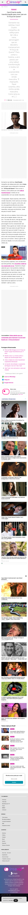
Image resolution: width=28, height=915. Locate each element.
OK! (16, 900)
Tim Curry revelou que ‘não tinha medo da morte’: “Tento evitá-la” (17, 767)
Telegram (7, 379)
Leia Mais (11, 900)
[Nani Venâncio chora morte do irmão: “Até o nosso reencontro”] (5, 747)
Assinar (14, 782)
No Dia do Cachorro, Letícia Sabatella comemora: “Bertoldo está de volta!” (17, 740)
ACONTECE (3, 829)
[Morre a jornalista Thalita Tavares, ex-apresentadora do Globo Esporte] (5, 756)
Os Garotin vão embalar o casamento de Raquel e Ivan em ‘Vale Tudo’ (15, 364)
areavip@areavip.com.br (14, 890)
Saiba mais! (20, 394)
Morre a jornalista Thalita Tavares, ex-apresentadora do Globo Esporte (17, 758)
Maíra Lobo (10, 100)
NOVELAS (3, 814)
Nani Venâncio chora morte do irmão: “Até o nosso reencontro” (17, 749)
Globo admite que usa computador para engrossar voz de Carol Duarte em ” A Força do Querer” (13, 337)
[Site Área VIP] (14, 2)
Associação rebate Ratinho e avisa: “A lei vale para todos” (17, 732)
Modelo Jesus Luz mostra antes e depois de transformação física (14, 356)
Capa (2, 6)
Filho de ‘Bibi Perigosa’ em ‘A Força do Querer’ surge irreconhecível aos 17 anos (15, 351)
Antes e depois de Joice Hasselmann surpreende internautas (15, 360)
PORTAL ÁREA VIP (5, 849)
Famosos (6, 6)
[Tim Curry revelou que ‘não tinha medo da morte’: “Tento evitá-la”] (5, 765)
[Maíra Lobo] (5, 100)
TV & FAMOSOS (4, 796)
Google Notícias (8, 382)
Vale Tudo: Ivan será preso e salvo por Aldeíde (15, 369)
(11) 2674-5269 (14, 892)
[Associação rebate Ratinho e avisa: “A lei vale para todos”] (5, 730)
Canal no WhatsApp (9, 376)
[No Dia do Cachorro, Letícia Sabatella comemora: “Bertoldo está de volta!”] (5, 738)
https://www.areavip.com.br (15, 391)
